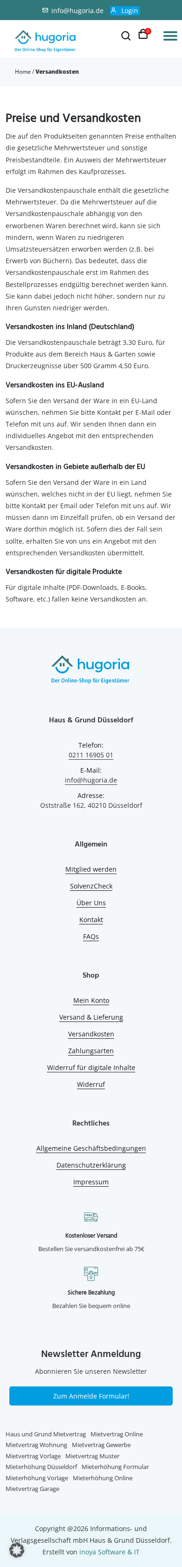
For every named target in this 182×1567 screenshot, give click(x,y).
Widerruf (91, 1084)
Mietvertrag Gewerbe (101, 1445)
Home (23, 72)
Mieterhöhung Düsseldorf (41, 1466)
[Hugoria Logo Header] (45, 41)
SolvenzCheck (91, 885)
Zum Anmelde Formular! (91, 1396)
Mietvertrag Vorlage (33, 1456)
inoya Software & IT (109, 1551)
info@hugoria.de (77, 11)
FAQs (91, 936)
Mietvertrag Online (117, 1434)
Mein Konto (91, 1000)
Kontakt (91, 919)
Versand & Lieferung (91, 1017)
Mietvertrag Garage (32, 1488)
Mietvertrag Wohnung (36, 1445)
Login (129, 11)
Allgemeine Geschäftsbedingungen (91, 1148)
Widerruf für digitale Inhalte (91, 1067)
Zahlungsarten (91, 1050)
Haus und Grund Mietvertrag (46, 1434)
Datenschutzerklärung (91, 1165)
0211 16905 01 (91, 754)
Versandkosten (91, 1033)
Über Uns (91, 902)
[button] (17, 1550)
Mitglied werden (91, 869)
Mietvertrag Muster (92, 1456)
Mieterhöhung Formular (115, 1466)
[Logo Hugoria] (91, 670)
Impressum (91, 1181)
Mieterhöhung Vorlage (37, 1478)
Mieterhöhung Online (103, 1478)
